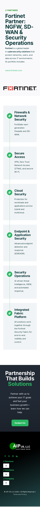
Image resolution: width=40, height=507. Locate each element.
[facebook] (5, 456)
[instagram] (13, 456)
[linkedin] (17, 456)
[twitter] (9, 456)
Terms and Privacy (20, 494)
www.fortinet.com (13, 70)
